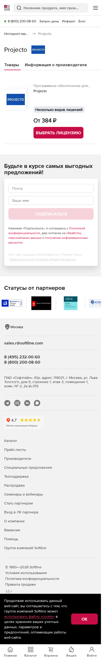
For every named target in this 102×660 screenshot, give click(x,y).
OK (84, 619)
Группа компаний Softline (25, 548)
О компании (14, 521)
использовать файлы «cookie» (29, 616)
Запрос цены (49, 21)
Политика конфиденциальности (32, 578)
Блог (82, 21)
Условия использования (26, 573)
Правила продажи (20, 584)
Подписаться (51, 214)
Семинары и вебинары (23, 494)
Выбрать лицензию (58, 132)
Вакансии (12, 530)
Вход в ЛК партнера (21, 512)
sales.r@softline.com (23, 343)
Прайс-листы (15, 449)
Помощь (11, 539)
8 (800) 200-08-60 (22, 21)
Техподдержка (16, 476)
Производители (17, 458)
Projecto (40, 91)
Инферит (68, 21)
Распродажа (14, 485)
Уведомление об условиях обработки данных (42, 259)
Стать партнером (18, 503)
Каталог (10, 441)
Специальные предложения (28, 467)
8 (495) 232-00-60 (22, 356)
